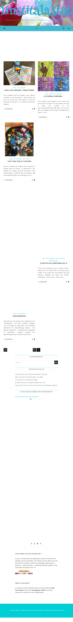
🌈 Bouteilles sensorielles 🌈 (53, 263)
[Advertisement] (36, 44)
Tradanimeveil (19, 316)
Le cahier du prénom (23, 380)
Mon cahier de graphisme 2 (26, 377)
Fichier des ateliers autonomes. (28, 374)
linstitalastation (9, 109)
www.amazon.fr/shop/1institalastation (27, 396)
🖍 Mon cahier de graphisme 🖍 (27, 382)
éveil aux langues (19, 88)
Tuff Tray (26, 159)
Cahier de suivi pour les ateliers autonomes (33, 385)
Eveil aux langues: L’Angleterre (19, 90)
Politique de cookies (58, 610)
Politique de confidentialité (45, 610)
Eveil (47, 94)
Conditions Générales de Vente (28, 610)
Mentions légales (14, 610)
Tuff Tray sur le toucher (19, 161)
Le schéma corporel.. (53, 96)
